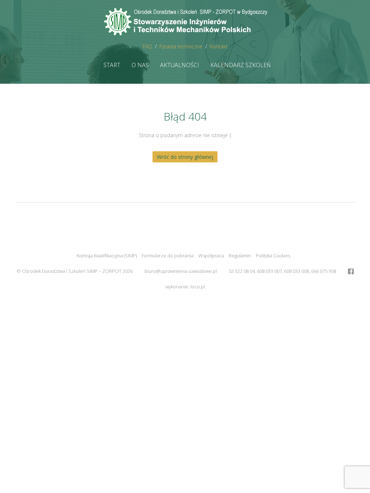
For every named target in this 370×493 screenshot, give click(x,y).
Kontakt (219, 46)
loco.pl (197, 286)
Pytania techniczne (180, 46)
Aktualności (179, 65)
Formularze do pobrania (168, 255)
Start (111, 65)
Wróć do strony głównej (185, 156)
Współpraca (211, 255)
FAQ (147, 46)
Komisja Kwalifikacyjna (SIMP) (107, 255)
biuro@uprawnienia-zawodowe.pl (181, 271)
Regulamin (240, 255)
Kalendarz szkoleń (240, 65)
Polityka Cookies (273, 255)
